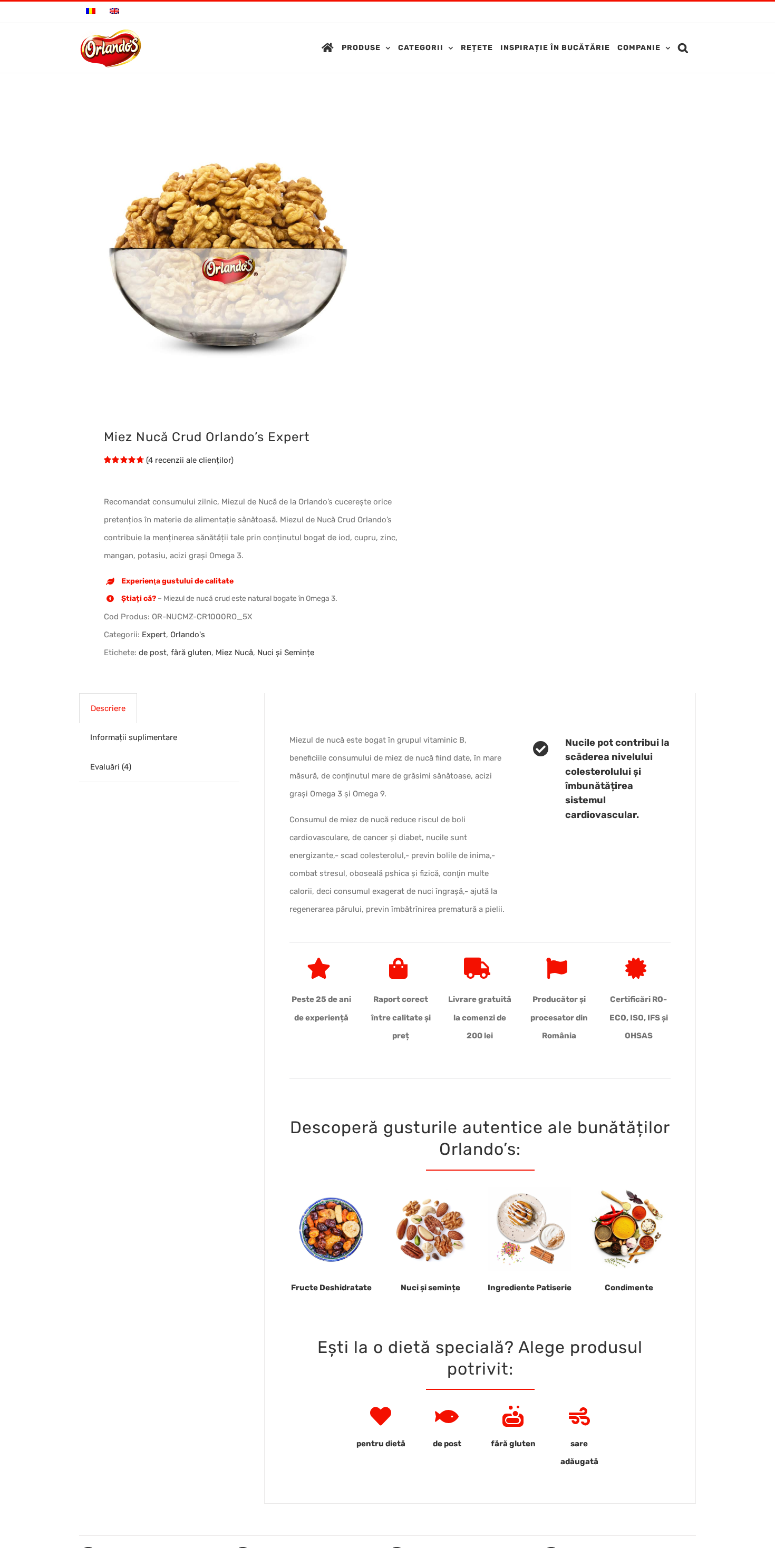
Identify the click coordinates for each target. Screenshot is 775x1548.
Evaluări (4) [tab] (110, 767)
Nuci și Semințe (285, 652)
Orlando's (187, 634)
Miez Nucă (234, 652)
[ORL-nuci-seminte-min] (430, 1190)
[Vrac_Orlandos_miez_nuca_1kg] (227, 253)
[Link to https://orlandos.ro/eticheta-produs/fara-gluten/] (513, 1416)
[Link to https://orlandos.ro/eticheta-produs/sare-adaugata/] (579, 1416)
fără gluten (191, 652)
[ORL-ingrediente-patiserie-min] (529, 1190)
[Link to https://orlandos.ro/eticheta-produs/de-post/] (447, 1416)
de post (153, 652)
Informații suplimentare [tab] (133, 737)
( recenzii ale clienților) (190, 460)
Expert (154, 634)
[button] (683, 48)
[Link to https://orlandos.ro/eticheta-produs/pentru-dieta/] (380, 1416)
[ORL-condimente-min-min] (629, 1190)
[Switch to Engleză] (114, 12)
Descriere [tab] (108, 708)
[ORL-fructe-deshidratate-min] (331, 1190)
